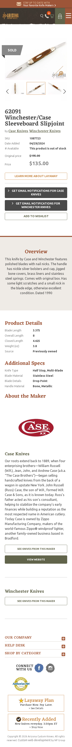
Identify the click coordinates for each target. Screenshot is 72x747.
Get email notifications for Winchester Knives (37, 205)
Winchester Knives (45, 131)
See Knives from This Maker (36, 549)
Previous (8, 91)
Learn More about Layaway (36, 176)
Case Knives (18, 131)
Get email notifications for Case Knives (37, 192)
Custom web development (34, 740)
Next (64, 91)
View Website (36, 559)
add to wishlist (36, 216)
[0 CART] (52, 16)
